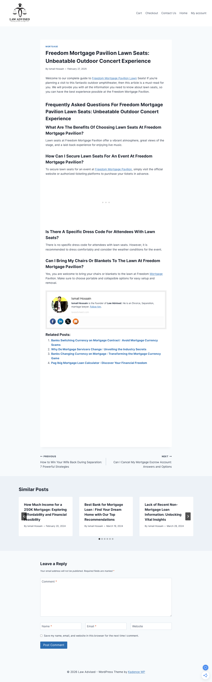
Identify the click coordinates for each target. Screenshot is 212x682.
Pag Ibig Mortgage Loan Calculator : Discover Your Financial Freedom (99, 363)
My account (198, 13)
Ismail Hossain (56, 68)
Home (183, 13)
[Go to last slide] (24, 516)
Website (137, 626)
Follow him (95, 306)
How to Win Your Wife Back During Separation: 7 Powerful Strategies (71, 461)
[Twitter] (68, 321)
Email (91, 626)
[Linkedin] (60, 321)
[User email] (76, 321)
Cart (139, 13)
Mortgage (52, 46)
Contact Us (168, 13)
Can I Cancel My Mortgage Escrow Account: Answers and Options (142, 461)
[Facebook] (53, 321)
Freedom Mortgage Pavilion (113, 169)
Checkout (151, 13)
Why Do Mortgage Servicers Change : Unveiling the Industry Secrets (98, 349)
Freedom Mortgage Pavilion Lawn (114, 78)
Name (47, 626)
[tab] (99, 539)
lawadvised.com (80, 312)
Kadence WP (136, 672)
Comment (49, 581)
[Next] (188, 516)
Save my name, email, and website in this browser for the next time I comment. (91, 635)
